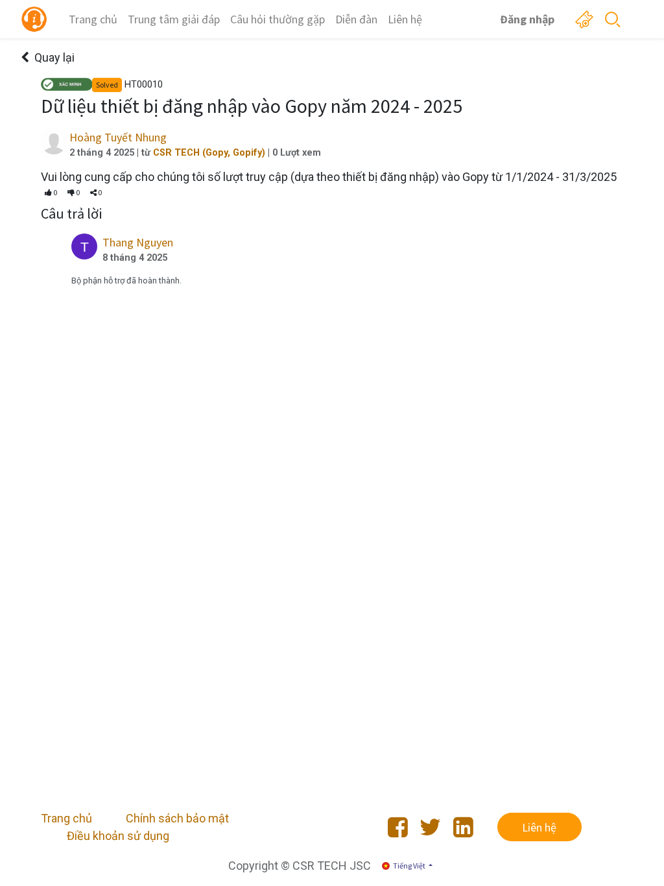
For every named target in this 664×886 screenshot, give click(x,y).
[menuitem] (93, 19)
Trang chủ (66, 818)
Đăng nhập (527, 19)
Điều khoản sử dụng (118, 836)
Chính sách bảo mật (177, 818)
